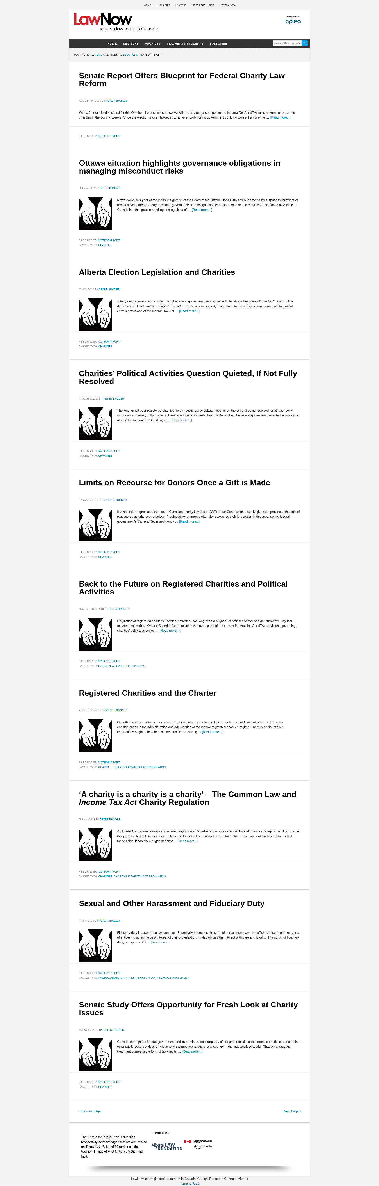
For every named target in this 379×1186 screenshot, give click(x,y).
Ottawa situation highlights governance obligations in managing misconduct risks (179, 166)
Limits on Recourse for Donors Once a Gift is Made (174, 482)
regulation (157, 767)
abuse (114, 977)
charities (105, 245)
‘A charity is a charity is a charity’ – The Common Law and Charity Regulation (187, 798)
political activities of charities (121, 666)
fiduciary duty (147, 977)
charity (119, 767)
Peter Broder (116, 100)
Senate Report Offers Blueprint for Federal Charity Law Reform (182, 79)
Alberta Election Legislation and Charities (157, 272)
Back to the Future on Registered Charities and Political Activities (183, 587)
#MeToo (103, 977)
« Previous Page (89, 1111)
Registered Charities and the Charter (147, 692)
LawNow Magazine (106, 25)
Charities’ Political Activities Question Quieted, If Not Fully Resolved (188, 377)
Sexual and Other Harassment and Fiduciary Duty (172, 903)
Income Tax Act (137, 767)
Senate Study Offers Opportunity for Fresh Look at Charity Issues (188, 1008)
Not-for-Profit (109, 136)
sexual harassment (174, 977)
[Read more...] (280, 117)
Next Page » (292, 1111)
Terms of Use (189, 1183)
